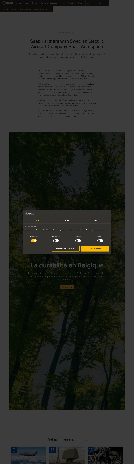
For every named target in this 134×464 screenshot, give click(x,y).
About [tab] (96, 220)
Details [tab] (67, 220)
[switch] (56, 240)
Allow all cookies (95, 249)
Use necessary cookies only (65, 249)
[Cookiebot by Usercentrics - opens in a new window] (100, 213)
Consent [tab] (38, 220)
